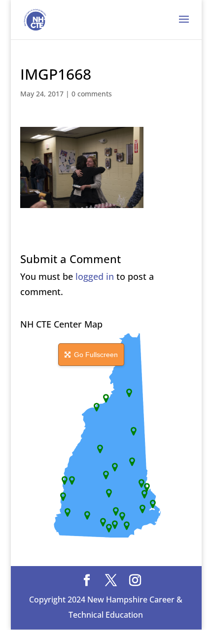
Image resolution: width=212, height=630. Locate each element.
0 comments (91, 93)
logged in (94, 276)
